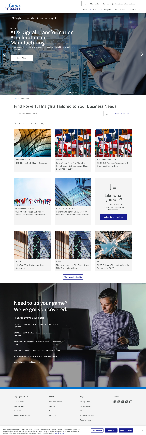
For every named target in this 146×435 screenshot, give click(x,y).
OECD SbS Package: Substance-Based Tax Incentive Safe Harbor (30, 213)
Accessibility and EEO (87, 415)
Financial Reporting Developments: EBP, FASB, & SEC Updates (36, 325)
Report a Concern (86, 420)
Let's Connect (19, 401)
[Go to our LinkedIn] (115, 401)
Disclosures (84, 411)
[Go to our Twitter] (118, 401)
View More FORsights (73, 277)
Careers (106, 4)
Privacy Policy (85, 401)
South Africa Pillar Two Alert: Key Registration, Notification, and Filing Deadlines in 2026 (72, 165)
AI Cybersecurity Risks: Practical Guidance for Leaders (36, 356)
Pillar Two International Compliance (27, 124)
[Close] (143, 430)
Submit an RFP (19, 406)
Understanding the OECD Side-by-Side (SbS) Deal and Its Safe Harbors (72, 213)
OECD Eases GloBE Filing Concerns (31, 162)
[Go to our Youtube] (130, 401)
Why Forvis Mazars (55, 401)
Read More (21, 58)
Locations (52, 406)
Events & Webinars (20, 411)
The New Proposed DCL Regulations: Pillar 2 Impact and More (72, 266)
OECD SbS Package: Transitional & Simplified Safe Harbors (112, 164)
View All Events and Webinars (25, 362)
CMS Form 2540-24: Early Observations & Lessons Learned (34, 333)
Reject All (111, 430)
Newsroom (52, 415)
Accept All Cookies (126, 430)
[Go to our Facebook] (122, 401)
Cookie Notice (59, 433)
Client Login (94, 4)
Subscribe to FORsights (113, 217)
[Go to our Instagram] (126, 401)
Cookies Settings (97, 430)
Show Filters (120, 113)
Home (17, 98)
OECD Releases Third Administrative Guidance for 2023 (113, 266)
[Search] (85, 4)
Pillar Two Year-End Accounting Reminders (29, 266)
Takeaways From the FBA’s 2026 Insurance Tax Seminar (37, 350)
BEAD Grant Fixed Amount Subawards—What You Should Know (37, 342)
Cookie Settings (85, 406)
